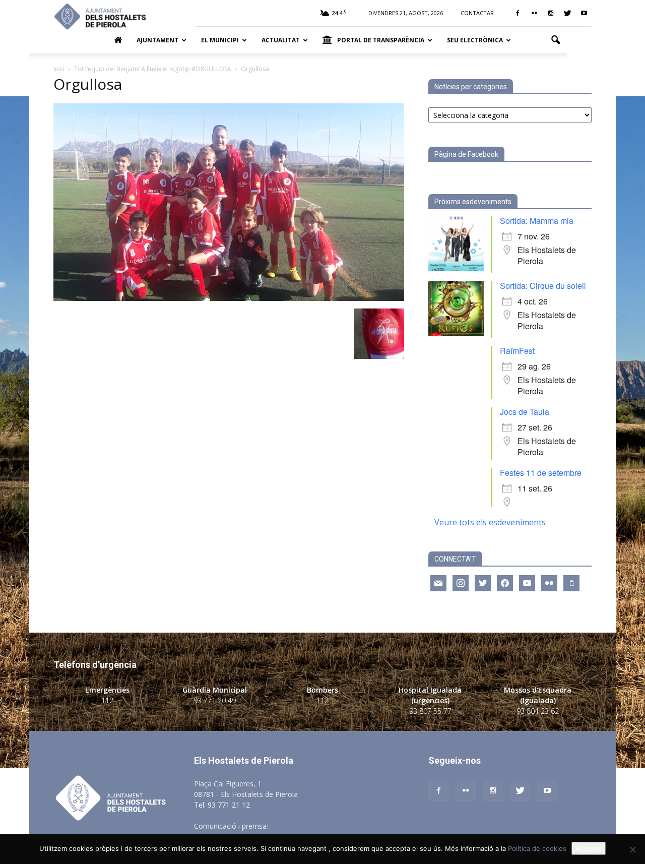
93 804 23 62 (538, 711)
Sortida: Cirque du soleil (543, 285)
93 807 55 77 (430, 711)
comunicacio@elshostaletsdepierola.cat (334, 826)
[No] (632, 849)
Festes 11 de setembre (541, 472)
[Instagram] (550, 13)
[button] (555, 40)
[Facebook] (517, 13)
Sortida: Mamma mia (536, 220)
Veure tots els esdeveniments (490, 522)
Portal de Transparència (380, 40)
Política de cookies (537, 848)
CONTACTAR (477, 13)
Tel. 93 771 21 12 (222, 805)
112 (107, 700)
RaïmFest (517, 350)
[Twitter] (567, 13)
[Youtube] (584, 13)
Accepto (588, 848)
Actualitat (281, 40)
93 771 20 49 (215, 700)
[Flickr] (534, 13)
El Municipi (220, 40)
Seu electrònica (475, 40)
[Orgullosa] (228, 298)
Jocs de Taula (524, 411)
